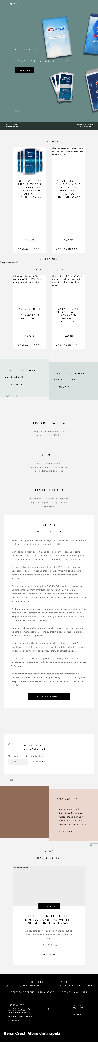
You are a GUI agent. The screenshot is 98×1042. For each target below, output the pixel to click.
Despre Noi (79, 1014)
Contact (78, 1008)
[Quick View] (43, 172)
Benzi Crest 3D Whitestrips (49, 945)
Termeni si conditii (74, 992)
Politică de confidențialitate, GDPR (28, 985)
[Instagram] (51, 1015)
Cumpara (25, 70)
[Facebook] (46, 1015)
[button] (15, 384)
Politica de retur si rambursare (32, 992)
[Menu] (91, 4)
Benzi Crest (15, 1033)
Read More (49, 954)
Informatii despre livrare (76, 985)
